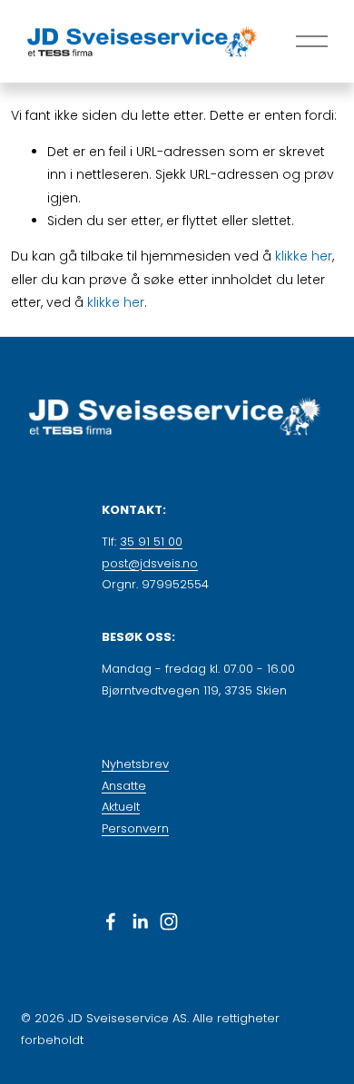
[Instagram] (169, 921)
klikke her (303, 256)
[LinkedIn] (140, 921)
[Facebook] (111, 921)
